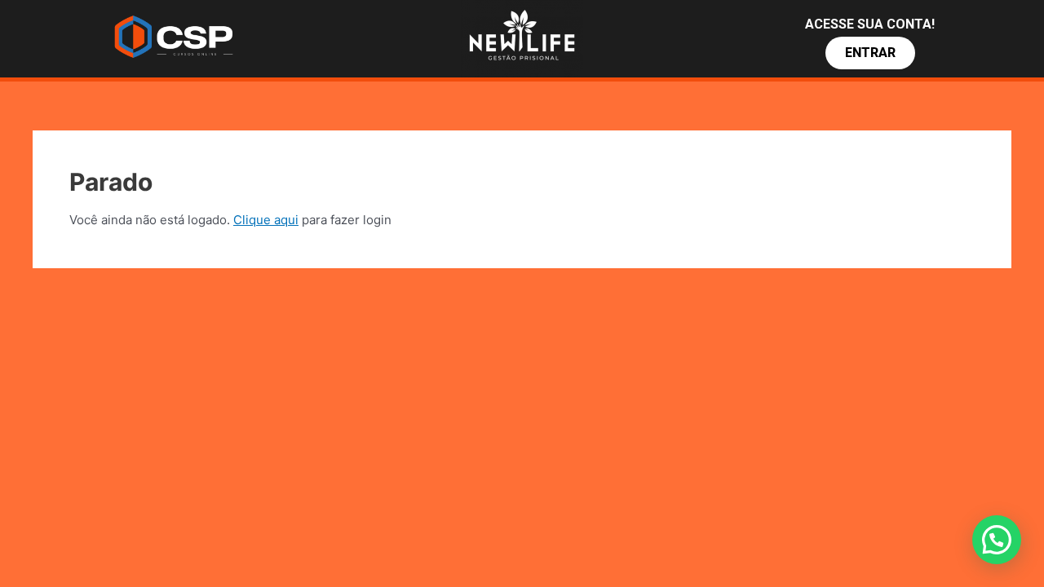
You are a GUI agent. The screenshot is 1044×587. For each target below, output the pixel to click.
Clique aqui (266, 219)
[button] (870, 53)
